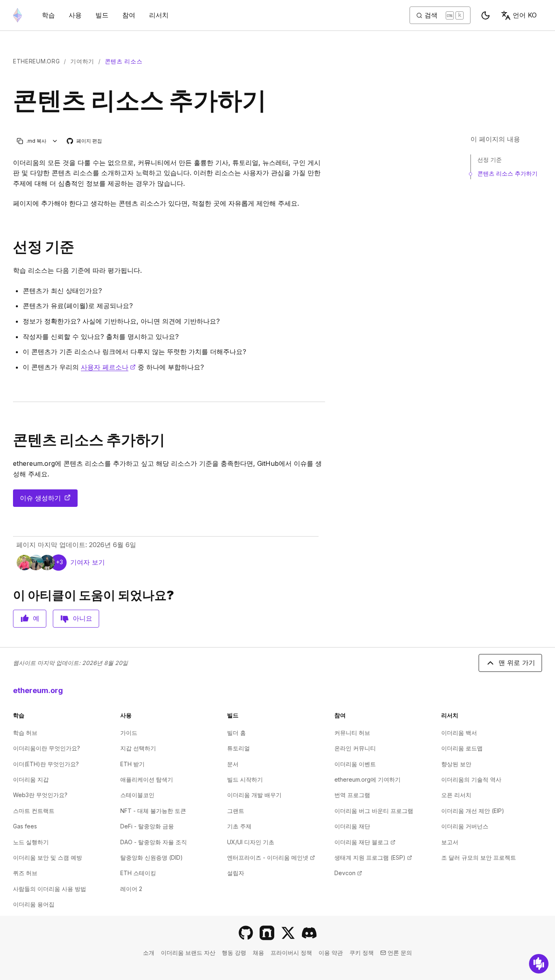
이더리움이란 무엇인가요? (46, 748)
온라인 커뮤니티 (355, 748)
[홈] (17, 15)
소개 (148, 952)
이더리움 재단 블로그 (364, 842)
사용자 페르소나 (108, 367)
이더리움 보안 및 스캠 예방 (47, 857)
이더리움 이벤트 (355, 764)
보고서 (449, 842)
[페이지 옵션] (55, 141)
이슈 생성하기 (49, 500)
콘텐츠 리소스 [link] (124, 61)
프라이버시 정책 (291, 952)
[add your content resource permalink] (10, 440)
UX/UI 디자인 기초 (250, 842)
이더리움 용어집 (33, 904)
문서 (232, 764)
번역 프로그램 (352, 794)
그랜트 (235, 810)
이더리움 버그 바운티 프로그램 (373, 810)
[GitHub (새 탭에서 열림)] (245, 933)
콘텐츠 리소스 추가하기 (507, 173)
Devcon (348, 872)
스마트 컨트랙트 (33, 810)
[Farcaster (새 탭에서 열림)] (267, 933)
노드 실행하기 (31, 842)
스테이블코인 (137, 794)
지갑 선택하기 (138, 748)
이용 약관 (331, 952)
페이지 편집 (84, 141)
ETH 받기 (132, 764)
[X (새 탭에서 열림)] (288, 933)
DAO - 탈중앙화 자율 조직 (153, 842)
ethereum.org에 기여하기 (367, 779)
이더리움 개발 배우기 (254, 794)
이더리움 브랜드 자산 (188, 952)
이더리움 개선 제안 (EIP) (472, 810)
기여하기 (82, 61)
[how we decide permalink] (10, 247)
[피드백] (538, 963)
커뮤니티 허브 (352, 732)
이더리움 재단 (352, 826)
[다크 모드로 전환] (485, 15)
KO (525, 15)
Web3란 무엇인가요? (40, 794)
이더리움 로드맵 (462, 748)
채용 (258, 952)
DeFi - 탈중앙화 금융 (147, 826)
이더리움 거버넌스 (464, 826)
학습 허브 (25, 732)
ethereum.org (36, 61)
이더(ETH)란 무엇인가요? (46, 764)
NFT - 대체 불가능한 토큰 (153, 810)
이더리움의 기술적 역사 (471, 779)
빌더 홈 (236, 732)
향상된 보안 (456, 764)
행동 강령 (234, 952)
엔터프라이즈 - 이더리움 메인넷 (271, 857)
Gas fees (25, 826)
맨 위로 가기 (517, 662)
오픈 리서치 (456, 794)
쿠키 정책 (361, 952)
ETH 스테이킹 (138, 872)
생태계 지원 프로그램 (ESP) (373, 857)
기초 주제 (239, 826)
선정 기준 (489, 159)
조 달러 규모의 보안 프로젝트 (478, 857)
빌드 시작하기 (245, 779)
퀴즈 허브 (25, 872)
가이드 (128, 732)
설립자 (235, 872)
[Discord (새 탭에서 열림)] (309, 933)
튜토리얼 (238, 748)
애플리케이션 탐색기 (146, 779)
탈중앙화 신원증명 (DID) (151, 857)
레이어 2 (131, 888)
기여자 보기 (87, 562)
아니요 (82, 618)
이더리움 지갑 (31, 779)
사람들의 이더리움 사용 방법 (49, 888)
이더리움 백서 (459, 732)
